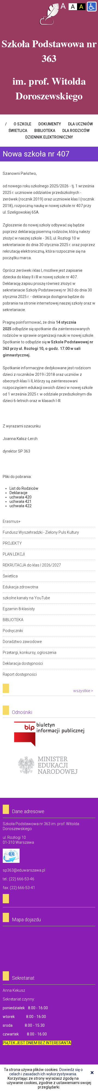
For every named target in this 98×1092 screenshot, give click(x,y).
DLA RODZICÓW (76, 130)
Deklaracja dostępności (23, 663)
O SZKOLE (22, 124)
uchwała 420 (21, 497)
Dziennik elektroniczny (49, 137)
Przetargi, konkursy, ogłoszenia (29, 652)
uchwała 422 (21, 506)
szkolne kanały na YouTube (26, 598)
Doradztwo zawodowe (22, 641)
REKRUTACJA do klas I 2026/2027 (32, 565)
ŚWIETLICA (17, 130)
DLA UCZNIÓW (80, 124)
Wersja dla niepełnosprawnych (92, 6)
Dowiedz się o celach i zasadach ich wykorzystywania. (46, 1071)
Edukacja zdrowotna (20, 587)
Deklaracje (18, 493)
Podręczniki (13, 630)
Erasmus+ (12, 521)
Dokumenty (49, 124)
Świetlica (10, 576)
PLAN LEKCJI (14, 554)
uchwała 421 (21, 501)
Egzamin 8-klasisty (19, 609)
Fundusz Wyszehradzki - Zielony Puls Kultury (41, 532)
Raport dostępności (20, 674)
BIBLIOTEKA (44, 130)
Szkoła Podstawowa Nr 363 (49, 14)
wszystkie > (83, 691)
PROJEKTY (12, 543)
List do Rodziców (24, 488)
